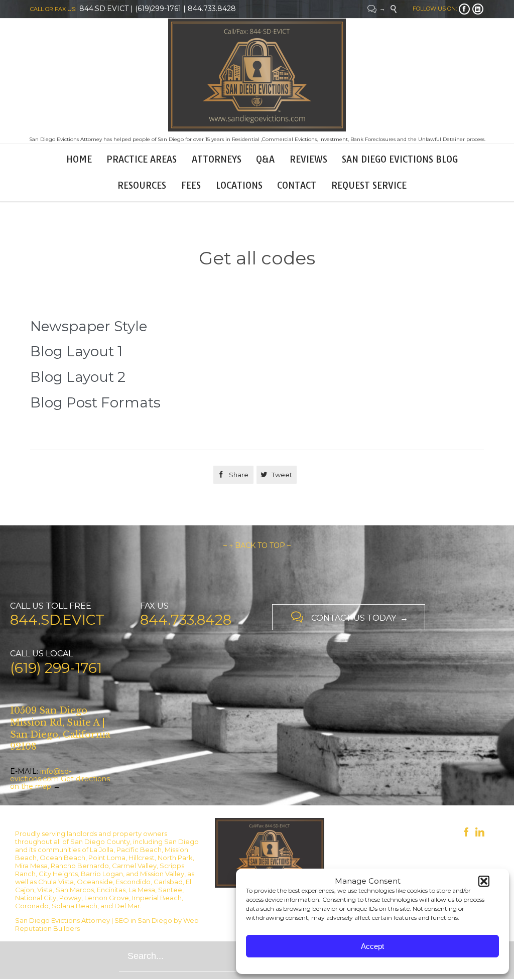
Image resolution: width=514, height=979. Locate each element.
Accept (372, 946)
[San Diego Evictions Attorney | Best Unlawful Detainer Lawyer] (257, 75)
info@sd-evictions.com (40, 775)
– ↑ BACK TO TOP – (257, 545)
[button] (484, 881)
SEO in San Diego (143, 920)
